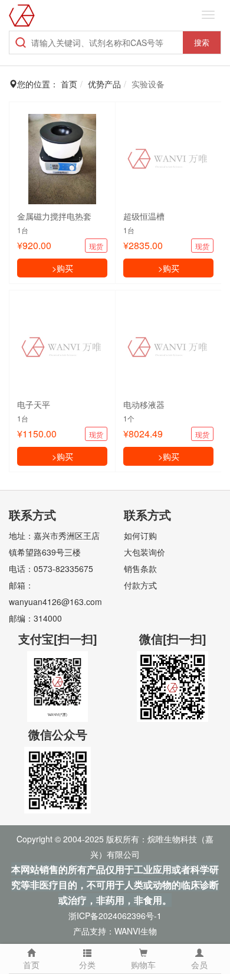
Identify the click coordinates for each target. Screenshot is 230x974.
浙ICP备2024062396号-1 (115, 915)
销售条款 (140, 568)
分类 (87, 964)
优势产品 (104, 84)
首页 (31, 964)
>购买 (62, 268)
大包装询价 (144, 552)
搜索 (201, 42)
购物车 (143, 964)
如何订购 (140, 535)
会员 (199, 964)
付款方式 (140, 585)
